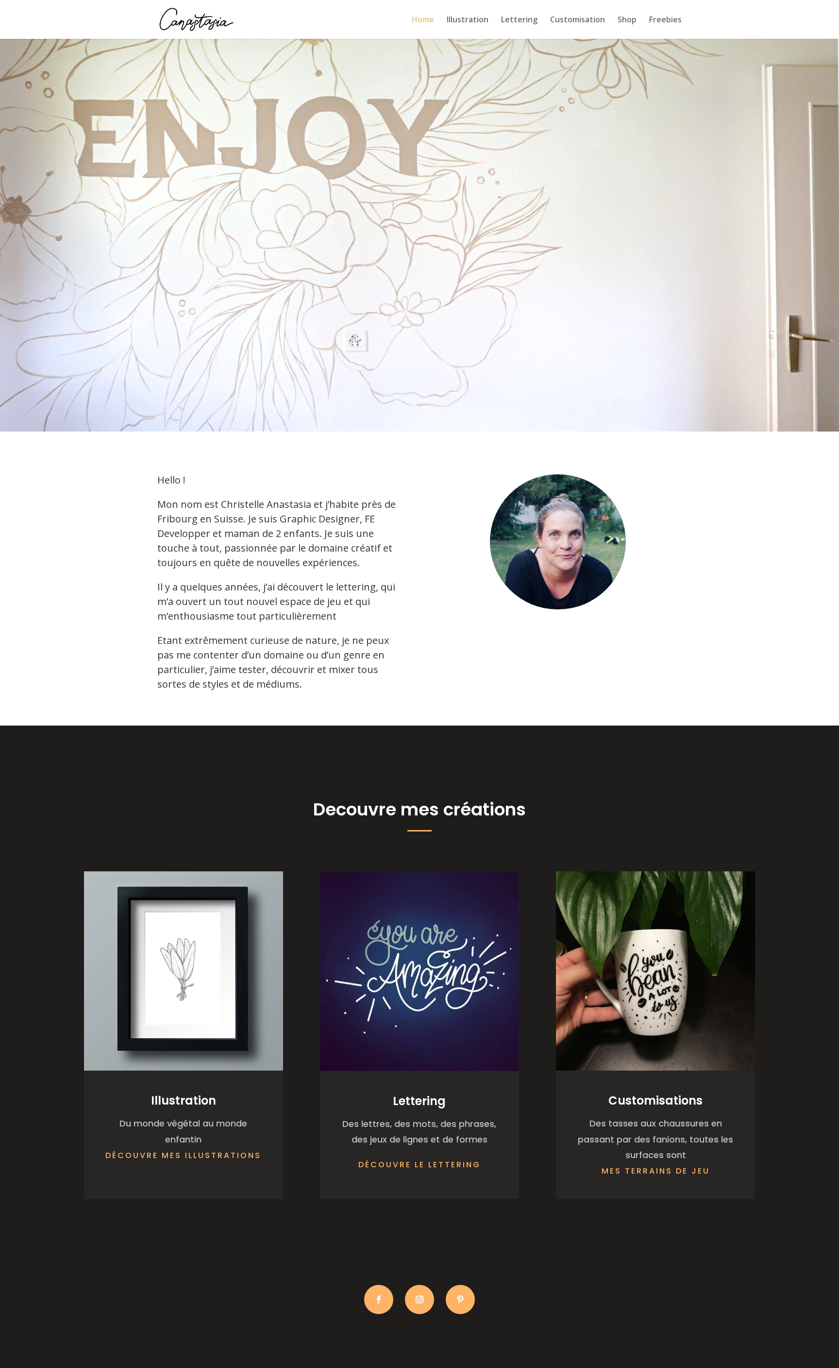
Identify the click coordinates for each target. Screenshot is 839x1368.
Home (423, 20)
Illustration (467, 20)
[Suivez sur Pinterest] (460, 1299)
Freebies (665, 20)
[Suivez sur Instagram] (419, 1299)
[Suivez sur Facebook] (378, 1299)
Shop (627, 20)
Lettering (519, 20)
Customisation (577, 20)
